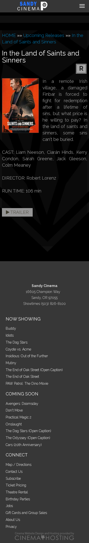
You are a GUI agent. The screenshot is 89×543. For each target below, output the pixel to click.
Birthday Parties (18, 499)
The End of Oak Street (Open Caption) (34, 370)
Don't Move (14, 410)
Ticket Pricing (16, 485)
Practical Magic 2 (18, 417)
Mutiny (11, 363)
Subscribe (13, 478)
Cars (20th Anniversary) (24, 445)
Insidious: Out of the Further (27, 356)
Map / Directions (18, 465)
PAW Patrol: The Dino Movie (27, 383)
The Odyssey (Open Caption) (28, 438)
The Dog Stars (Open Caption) (28, 431)
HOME (9, 35)
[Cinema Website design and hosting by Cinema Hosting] (44, 536)
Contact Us (14, 472)
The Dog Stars (16, 342)
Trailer (19, 212)
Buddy (11, 328)
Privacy (11, 527)
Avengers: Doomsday (22, 404)
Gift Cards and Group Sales (26, 513)
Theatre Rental (17, 492)
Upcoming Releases (43, 35)
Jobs (9, 506)
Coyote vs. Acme (18, 349)
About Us (13, 520)
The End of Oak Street (22, 377)
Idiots (10, 335)
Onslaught (14, 424)
